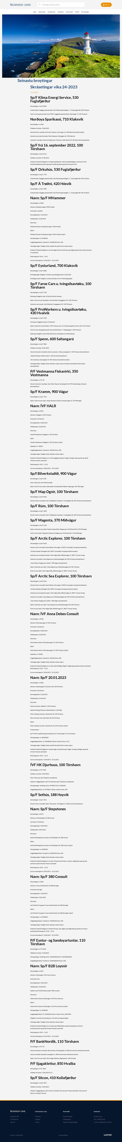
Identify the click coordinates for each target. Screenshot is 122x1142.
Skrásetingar (85, 12)
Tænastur (38, 1116)
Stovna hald (69, 12)
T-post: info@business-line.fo (103, 1122)
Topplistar (60, 12)
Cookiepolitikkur (63, 1135)
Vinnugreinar (51, 12)
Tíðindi (77, 12)
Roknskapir (42, 12)
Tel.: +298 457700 (99, 1119)
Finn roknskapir (68, 1116)
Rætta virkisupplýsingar (70, 1122)
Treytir (37, 1122)
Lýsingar (37, 1119)
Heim (34, 12)
